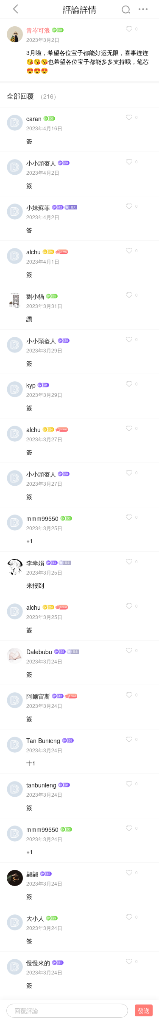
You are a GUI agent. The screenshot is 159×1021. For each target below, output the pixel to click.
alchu (33, 252)
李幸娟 (35, 563)
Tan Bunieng (43, 740)
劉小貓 (35, 296)
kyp (31, 385)
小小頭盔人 (41, 163)
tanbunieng (41, 785)
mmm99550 (42, 518)
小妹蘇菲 (38, 207)
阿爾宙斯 (38, 696)
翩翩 (32, 874)
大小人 (35, 918)
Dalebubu (39, 651)
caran (34, 118)
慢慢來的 (38, 962)
